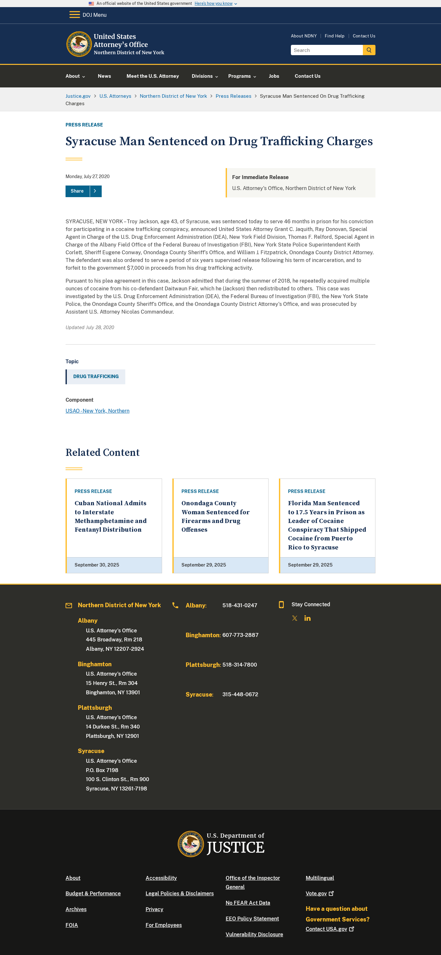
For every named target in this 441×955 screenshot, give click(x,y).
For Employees (164, 925)
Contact (326, 929)
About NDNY (304, 36)
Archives (76, 909)
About (73, 878)
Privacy (154, 909)
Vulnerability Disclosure (254, 934)
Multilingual (320, 878)
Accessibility (161, 878)
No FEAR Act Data (248, 903)
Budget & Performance (93, 893)
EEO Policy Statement (252, 919)
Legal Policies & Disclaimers (180, 893)
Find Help (335, 36)
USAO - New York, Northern (97, 411)
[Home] (118, 56)
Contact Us (364, 36)
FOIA (72, 925)
